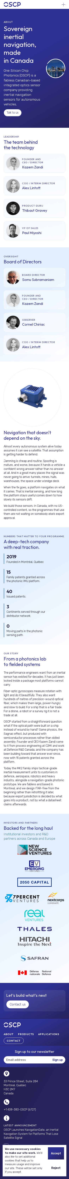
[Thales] (34, 929)
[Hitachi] (34, 942)
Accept (56, 1153)
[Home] (12, 4)
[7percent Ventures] (22, 898)
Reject (56, 1168)
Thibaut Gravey (34, 210)
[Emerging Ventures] (34, 866)
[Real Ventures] (34, 915)
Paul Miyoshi (31, 233)
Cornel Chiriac (33, 324)
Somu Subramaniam (38, 279)
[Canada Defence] (34, 973)
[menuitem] (9, 1034)
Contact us (18, 1004)
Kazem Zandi (32, 167)
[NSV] (34, 850)
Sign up (57, 1060)
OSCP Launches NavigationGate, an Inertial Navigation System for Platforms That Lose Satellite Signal (31, 1133)
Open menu (63, 4)
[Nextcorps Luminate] (56, 898)
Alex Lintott (31, 188)
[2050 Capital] (34, 882)
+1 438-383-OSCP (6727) (20, 1109)
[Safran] (34, 958)
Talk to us (13, 112)
